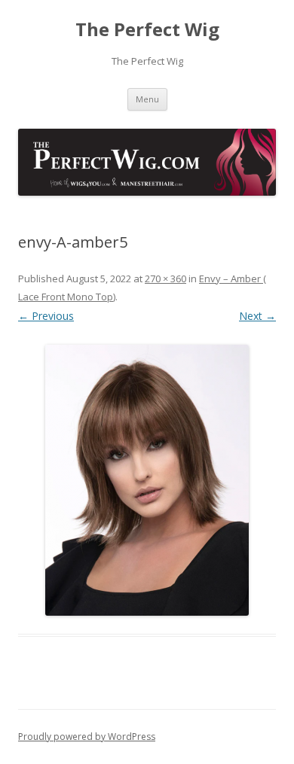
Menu (147, 99)
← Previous (46, 316)
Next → (257, 316)
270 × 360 (165, 278)
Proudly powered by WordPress (86, 736)
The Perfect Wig (147, 29)
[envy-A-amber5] (147, 480)
